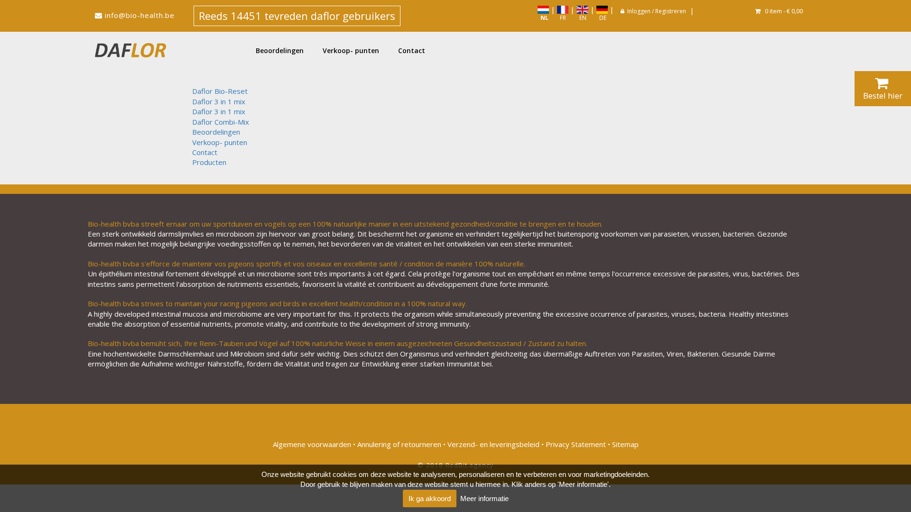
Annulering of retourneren (399, 444)
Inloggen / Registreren (656, 11)
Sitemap (625, 444)
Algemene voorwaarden (312, 444)
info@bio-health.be (140, 15)
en (581, 18)
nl (543, 18)
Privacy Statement (576, 444)
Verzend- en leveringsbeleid (493, 444)
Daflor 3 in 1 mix (218, 101)
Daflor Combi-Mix (220, 122)
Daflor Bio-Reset (220, 91)
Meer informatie (484, 498)
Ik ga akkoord (430, 498)
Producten (209, 162)
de (601, 18)
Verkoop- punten (351, 50)
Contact (411, 50)
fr (561, 18)
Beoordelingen (280, 50)
